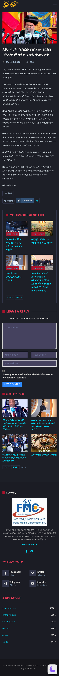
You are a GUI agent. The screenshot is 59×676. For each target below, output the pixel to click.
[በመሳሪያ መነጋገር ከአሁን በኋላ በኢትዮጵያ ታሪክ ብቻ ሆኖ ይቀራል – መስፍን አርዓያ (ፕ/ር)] (44, 408)
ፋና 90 (5, 642)
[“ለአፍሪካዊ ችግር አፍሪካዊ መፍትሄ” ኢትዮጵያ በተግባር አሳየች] (17, 228)
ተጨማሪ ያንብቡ (29, 544)
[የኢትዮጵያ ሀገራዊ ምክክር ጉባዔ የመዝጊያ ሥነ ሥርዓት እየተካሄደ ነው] (15, 443)
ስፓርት (5, 628)
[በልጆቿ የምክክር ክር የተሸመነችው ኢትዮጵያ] (42, 228)
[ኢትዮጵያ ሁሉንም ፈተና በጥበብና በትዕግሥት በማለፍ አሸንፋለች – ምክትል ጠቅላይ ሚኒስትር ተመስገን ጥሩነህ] (42, 262)
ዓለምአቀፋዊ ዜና (9, 615)
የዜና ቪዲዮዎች (8, 621)
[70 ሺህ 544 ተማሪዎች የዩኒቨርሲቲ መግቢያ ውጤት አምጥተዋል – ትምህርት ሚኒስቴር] (15, 408)
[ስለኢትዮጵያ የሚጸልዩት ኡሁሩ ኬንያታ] (17, 262)
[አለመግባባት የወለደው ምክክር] (44, 443)
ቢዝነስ (5, 635)
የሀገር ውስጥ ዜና (12, 234)
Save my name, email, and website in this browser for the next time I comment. (28, 376)
